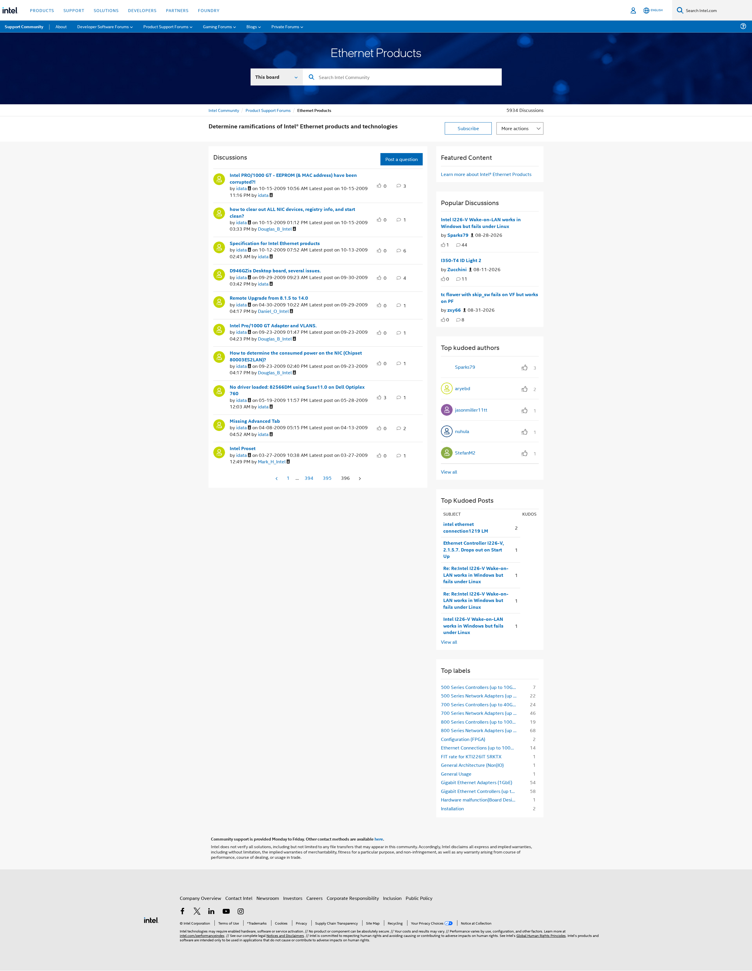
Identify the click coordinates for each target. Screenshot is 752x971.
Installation (452, 808)
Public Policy (419, 898)
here (379, 839)
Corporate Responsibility (353, 898)
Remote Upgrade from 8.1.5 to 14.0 (269, 298)
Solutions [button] (106, 10)
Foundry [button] (209, 10)
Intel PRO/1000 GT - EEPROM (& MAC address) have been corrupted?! (293, 178)
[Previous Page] (277, 478)
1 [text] (447, 244)
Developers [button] (142, 10)
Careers (314, 898)
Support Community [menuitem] (24, 26)
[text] (443, 245)
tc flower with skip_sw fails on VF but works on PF (489, 297)
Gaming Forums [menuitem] (217, 26)
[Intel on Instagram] (241, 911)
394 (309, 477)
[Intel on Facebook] (182, 911)
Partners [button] (177, 10)
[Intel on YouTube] (226, 911)
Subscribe (468, 128)
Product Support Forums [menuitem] (166, 26)
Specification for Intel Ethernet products (275, 243)
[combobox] (402, 76)
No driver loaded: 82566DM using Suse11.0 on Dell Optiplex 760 (297, 390)
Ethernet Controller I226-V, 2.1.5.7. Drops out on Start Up (473, 549)
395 (327, 477)
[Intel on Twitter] (197, 911)
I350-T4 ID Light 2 (461, 260)
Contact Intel (238, 898)
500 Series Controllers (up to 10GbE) (480, 687)
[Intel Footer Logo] (151, 919)
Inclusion (392, 898)
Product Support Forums (268, 110)
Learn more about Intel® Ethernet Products (486, 174)
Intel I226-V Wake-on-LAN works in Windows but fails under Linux (481, 222)
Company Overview (200, 898)
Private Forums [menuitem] (285, 26)
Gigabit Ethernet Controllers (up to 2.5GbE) (481, 791)
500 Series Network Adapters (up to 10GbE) (481, 695)
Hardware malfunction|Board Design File (481, 799)
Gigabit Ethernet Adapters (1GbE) (476, 782)
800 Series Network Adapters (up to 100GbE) (481, 730)
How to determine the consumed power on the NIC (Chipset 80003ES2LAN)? (296, 356)
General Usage (456, 773)
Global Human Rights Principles (541, 935)
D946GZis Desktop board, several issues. (275, 270)
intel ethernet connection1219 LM (465, 527)
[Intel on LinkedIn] (211, 911)
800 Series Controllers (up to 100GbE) (481, 721)
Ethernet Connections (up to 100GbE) (481, 747)
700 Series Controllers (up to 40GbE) (480, 704)
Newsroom (267, 898)
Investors (292, 898)
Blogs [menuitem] (251, 26)
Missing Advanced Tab (255, 421)
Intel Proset (243, 448)
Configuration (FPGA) (463, 739)
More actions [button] (514, 128)
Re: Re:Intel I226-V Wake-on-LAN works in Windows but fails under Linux (475, 575)
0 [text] (447, 278)
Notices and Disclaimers (285, 935)
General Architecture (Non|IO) (472, 765)
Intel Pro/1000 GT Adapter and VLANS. (273, 325)
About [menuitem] (61, 26)
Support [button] (73, 10)
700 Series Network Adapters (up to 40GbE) (481, 713)
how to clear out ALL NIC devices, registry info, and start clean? (292, 212)
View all (449, 471)
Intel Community (224, 110)
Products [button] (42, 10)
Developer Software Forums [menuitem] (103, 26)
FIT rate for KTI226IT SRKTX (471, 756)
